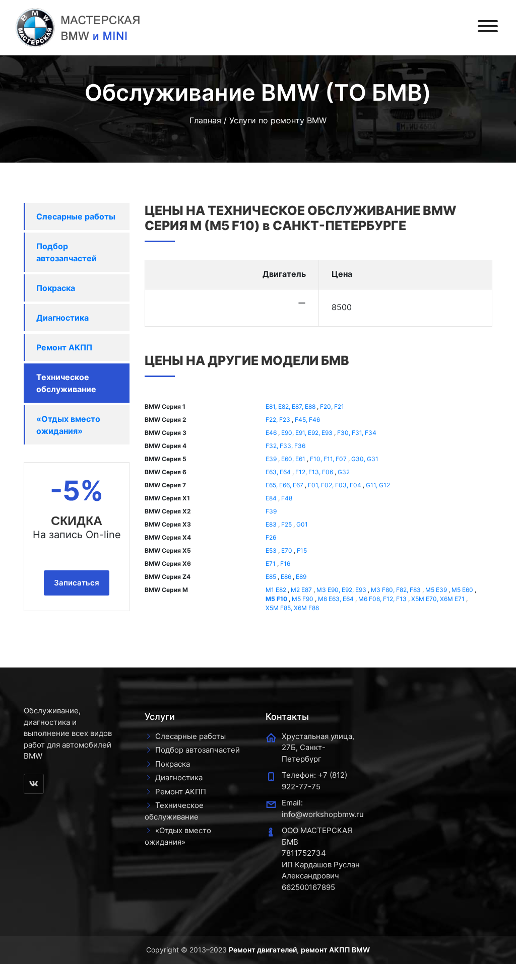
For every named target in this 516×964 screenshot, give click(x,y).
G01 (302, 524)
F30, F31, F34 (356, 432)
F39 (271, 511)
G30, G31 (364, 459)
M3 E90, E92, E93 (341, 590)
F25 (286, 524)
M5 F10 (276, 599)
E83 (271, 524)
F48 (286, 498)
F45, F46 (307, 419)
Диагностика (62, 318)
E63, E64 (278, 472)
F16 (285, 563)
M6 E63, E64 (336, 599)
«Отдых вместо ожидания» (68, 425)
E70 (286, 550)
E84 (271, 498)
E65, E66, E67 (284, 485)
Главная (205, 120)
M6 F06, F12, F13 (382, 599)
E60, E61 (293, 459)
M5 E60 (462, 590)
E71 (271, 563)
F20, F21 (332, 406)
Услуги (160, 716)
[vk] (34, 784)
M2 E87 (301, 590)
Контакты (287, 716)
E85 (271, 576)
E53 (271, 550)
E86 (286, 576)
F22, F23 (278, 419)
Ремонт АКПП (64, 347)
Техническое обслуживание (66, 383)
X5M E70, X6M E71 (438, 599)
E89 (301, 576)
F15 (302, 550)
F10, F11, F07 (328, 459)
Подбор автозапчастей (66, 252)
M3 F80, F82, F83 (396, 590)
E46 (271, 432)
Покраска (55, 288)
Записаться (76, 582)
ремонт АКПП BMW (335, 949)
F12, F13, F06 (314, 472)
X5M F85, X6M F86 (292, 608)
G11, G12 (378, 485)
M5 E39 (436, 590)
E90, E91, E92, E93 (307, 432)
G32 (344, 472)
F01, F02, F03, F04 (334, 485)
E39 (271, 459)
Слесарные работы (75, 216)
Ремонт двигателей (263, 949)
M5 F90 (302, 599)
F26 (271, 537)
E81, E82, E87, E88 (290, 406)
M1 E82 (276, 590)
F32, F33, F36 (285, 446)
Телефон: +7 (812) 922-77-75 (314, 780)
